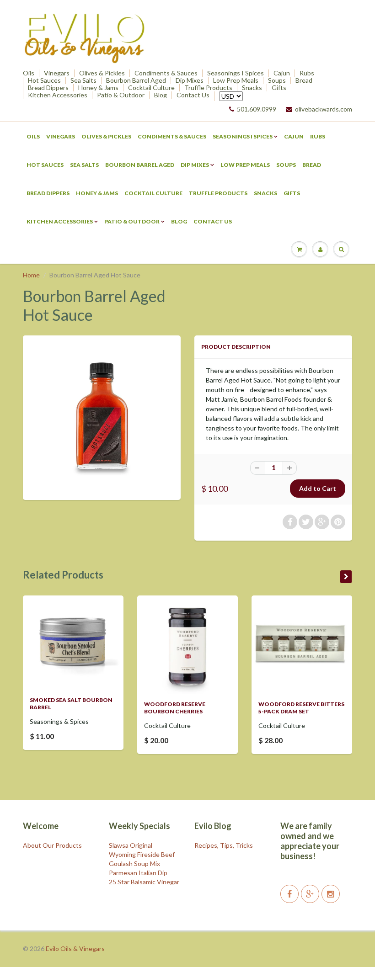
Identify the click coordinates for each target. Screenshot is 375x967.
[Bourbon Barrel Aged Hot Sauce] (102, 417)
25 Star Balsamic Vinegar (144, 882)
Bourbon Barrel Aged (136, 80)
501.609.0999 (256, 109)
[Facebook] (289, 894)
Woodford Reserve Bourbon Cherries (174, 708)
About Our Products (52, 845)
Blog (160, 95)
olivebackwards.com (323, 109)
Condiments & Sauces (166, 73)
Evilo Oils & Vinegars (75, 948)
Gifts (279, 87)
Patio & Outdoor (121, 95)
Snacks (252, 87)
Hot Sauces (44, 80)
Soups (277, 80)
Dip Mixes (190, 80)
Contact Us (193, 95)
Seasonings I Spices (235, 73)
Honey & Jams (98, 87)
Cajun (281, 73)
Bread (303, 80)
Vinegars (57, 73)
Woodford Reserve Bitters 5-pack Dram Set (301, 708)
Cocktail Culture (151, 87)
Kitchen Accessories (57, 95)
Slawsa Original (130, 845)
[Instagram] (330, 894)
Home (31, 275)
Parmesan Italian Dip (138, 873)
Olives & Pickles (102, 73)
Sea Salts (83, 80)
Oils (28, 73)
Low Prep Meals (235, 80)
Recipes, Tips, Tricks (223, 845)
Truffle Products (208, 87)
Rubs (307, 73)
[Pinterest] (310, 894)
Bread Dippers (48, 87)
